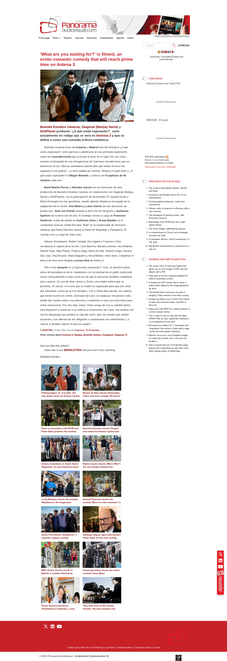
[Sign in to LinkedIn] (220, 560)
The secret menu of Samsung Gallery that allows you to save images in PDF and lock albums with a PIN (168, 269)
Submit (174, 45)
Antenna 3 (103, 135)
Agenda (120, 38)
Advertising (98, 648)
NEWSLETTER (72, 350)
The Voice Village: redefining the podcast (167, 229)
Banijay (78, 335)
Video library (155, 78)
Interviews (92, 38)
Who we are (86, 648)
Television (79, 330)
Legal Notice (110, 648)
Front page (44, 37)
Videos (130, 38)
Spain (157, 36)
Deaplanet (108, 335)
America (167, 36)
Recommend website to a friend (159, 163)
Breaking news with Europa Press (167, 259)
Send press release (143, 648)
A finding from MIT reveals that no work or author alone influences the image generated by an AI (168, 285)
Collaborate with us (125, 648)
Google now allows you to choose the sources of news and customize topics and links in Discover (169, 302)
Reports (68, 38)
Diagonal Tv (121, 335)
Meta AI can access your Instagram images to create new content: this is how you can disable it (168, 338)
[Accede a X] (220, 554)
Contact (156, 648)
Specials (79, 38)
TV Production (93, 330)
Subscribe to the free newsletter (160, 167)
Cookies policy (73, 648)
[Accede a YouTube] (220, 566)
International (181, 36)
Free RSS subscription (155, 157)
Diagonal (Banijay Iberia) (100, 127)
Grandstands (106, 38)
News (56, 38)
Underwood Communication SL (92, 656)
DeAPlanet (47, 131)
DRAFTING (48, 330)
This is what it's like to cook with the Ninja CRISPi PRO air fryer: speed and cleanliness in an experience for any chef (169, 319)
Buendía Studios (92, 335)
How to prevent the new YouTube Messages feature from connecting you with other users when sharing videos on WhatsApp (169, 348)
